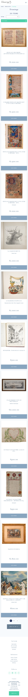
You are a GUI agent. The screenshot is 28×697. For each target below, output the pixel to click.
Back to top (14, 626)
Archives (14, 649)
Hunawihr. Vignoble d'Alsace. (14, 350)
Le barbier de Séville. (14, 300)
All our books (14, 645)
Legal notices (14, 659)
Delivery (14, 662)
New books (14, 644)
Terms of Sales (14, 657)
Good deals (14, 647)
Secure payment (14, 661)
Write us (14, 693)
